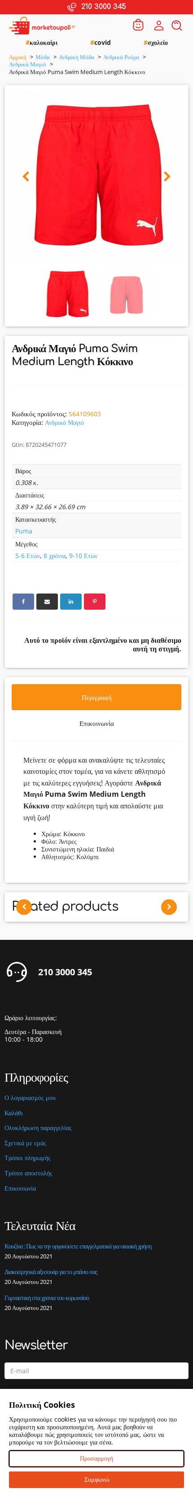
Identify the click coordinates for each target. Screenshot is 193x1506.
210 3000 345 (65, 972)
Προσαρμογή (96, 1458)
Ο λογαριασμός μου (30, 1098)
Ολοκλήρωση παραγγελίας (38, 1128)
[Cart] (138, 25)
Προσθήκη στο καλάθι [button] (97, 936)
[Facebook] (23, 602)
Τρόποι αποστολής (28, 1173)
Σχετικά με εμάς (25, 1143)
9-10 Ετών (83, 555)
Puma (23, 531)
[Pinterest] (94, 602)
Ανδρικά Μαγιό (64, 422)
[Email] (47, 602)
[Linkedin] (71, 602)
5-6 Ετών (27, 555)
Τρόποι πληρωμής (27, 1158)
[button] (26, 177)
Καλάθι (13, 1113)
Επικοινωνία (20, 1188)
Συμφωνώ (96, 1479)
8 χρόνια (55, 555)
